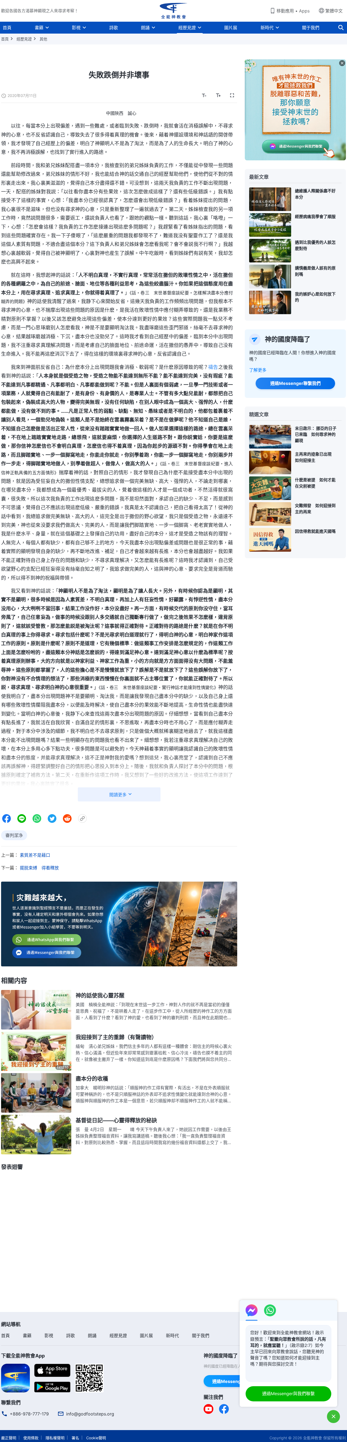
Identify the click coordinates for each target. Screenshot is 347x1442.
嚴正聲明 (8, 1437)
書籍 (39, 27)
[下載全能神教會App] (15, 1377)
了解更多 (257, 370)
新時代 (267, 27)
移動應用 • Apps (293, 11)
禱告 (213, 367)
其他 (43, 39)
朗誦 (145, 27)
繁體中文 (334, 11)
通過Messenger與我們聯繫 (288, 1393)
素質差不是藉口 (35, 855)
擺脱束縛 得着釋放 (39, 868)
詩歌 (113, 27)
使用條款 (30, 1437)
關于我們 (310, 27)
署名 (75, 1437)
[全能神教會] (173, 11)
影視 (76, 27)
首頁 (7, 27)
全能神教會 (312, 1437)
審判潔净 (14, 835)
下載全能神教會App (23, 1356)
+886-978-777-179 (29, 1414)
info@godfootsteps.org (90, 1414)
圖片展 (230, 27)
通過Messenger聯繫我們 (295, 383)
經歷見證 (187, 27)
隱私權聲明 (55, 1437)
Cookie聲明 (96, 1437)
